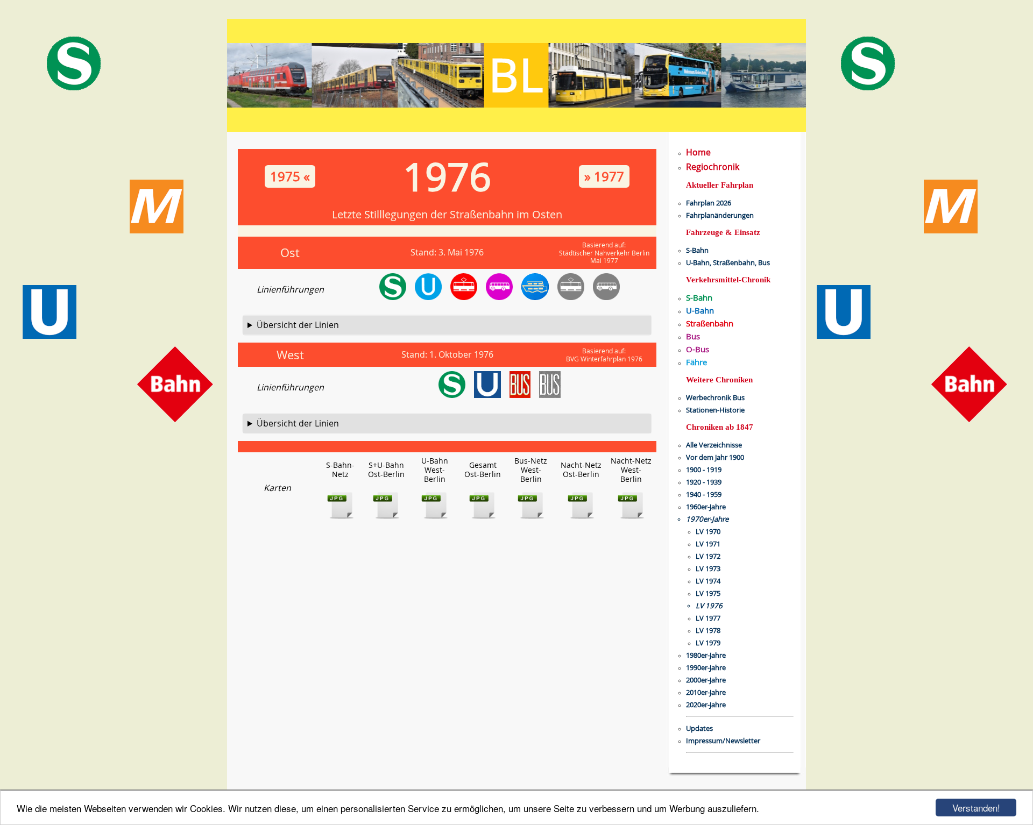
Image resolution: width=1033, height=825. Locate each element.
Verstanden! (976, 807)
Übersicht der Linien (298, 325)
